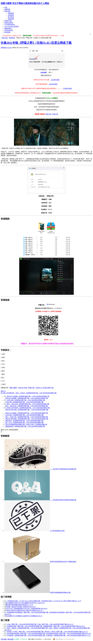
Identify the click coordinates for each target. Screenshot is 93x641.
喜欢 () (3, 391)
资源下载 (7, 11)
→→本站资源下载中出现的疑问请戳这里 (63, 500)
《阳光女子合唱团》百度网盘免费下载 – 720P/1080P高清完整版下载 (26, 413)
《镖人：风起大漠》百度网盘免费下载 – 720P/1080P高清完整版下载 (26, 417)
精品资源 (11, 19)
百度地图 (4, 639)
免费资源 (7, 9)
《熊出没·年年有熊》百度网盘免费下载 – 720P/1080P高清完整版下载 (26, 419)
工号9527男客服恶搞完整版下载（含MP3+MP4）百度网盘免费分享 (25, 424)
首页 (5, 7)
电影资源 (11, 13)
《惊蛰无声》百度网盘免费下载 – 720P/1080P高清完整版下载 (23, 420)
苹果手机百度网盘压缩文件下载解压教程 (63, 561)
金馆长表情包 (8, 22)
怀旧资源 (7, 32)
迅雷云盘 (55, 114)
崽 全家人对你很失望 (7, 393)
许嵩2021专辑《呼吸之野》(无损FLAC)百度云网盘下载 (36, 42)
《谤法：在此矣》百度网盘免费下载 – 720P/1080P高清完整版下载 (35, 393)
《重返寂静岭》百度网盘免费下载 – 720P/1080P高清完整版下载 (24, 426)
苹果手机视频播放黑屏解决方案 (60, 592)
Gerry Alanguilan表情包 (11, 26)
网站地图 (10, 639)
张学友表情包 (8, 30)
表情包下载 (8, 21)
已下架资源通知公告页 (57, 530)
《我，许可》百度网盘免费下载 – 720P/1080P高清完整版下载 (23, 422)
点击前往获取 (55, 80)
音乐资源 (11, 17)
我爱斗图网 (13, 387)
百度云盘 (48, 114)
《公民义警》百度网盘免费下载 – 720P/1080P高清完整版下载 (23, 415)
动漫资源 (11, 15)
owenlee (9, 47)
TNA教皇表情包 (9, 24)
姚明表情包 (8, 28)
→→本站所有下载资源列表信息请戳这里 (63, 469)
